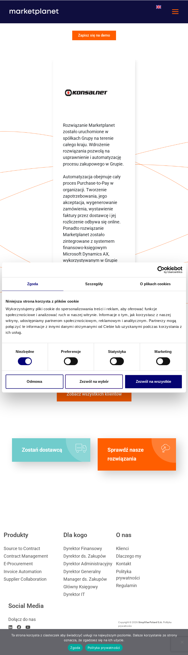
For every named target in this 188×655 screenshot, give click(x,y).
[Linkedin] (10, 627)
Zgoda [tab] (32, 284)
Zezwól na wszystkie (153, 381)
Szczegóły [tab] (94, 284)
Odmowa (34, 381)
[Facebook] (19, 627)
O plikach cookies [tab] (155, 284)
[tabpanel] (94, 220)
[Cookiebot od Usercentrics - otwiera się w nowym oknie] (161, 269)
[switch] (71, 361)
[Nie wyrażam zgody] (181, 642)
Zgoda (75, 648)
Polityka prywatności (104, 648)
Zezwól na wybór (94, 381)
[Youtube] (28, 627)
